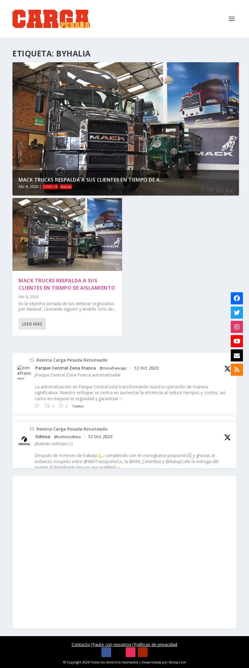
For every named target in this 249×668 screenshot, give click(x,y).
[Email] (237, 355)
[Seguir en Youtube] (143, 652)
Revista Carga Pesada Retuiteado (71, 360)
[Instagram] (237, 327)
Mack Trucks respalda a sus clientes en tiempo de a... (91, 179)
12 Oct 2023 (146, 368)
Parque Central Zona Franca (65, 368)
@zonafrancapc (113, 368)
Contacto (81, 644)
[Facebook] (237, 298)
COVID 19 (50, 187)
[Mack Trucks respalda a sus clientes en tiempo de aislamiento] (67, 234)
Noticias (65, 187)
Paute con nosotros (111, 644)
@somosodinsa (67, 437)
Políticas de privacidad (155, 644)
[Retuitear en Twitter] (32, 360)
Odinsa (42, 436)
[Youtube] (237, 341)
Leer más (32, 324)
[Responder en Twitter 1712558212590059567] (38, 406)
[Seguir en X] (118, 652)
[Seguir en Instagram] (130, 652)
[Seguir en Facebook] (106, 652)
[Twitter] (237, 313)
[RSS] (237, 370)
